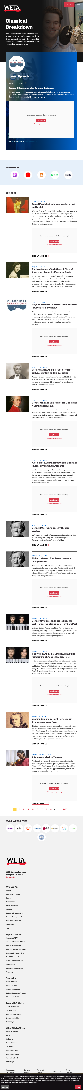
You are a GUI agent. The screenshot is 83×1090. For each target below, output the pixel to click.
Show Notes (16, 141)
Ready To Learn (11, 985)
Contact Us (10, 877)
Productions (10, 901)
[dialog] (41, 1081)
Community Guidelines (10, 1071)
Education (11, 978)
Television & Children (13, 997)
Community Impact (13, 894)
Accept (78, 1087)
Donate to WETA (12, 938)
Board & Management (14, 917)
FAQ (7, 928)
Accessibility (56, 1071)
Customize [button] (5, 1087)
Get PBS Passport (12, 957)
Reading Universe (12, 1054)
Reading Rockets (12, 1050)
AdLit (8, 1035)
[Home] (12, 9)
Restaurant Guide (12, 1018)
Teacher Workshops (13, 989)
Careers (9, 909)
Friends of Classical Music (15, 941)
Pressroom (10, 924)
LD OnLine (9, 1046)
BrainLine (9, 1039)
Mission (8, 890)
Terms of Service (40, 1071)
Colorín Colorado (12, 1043)
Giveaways (10, 1022)
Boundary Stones (12, 1031)
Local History (11, 1010)
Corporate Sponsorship (14, 968)
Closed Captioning (70, 1071)
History (8, 898)
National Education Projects (16, 993)
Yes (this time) (41, 120)
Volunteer (9, 972)
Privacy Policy (27, 1071)
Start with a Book (12, 1058)
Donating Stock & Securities (16, 949)
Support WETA (14, 934)
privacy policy (33, 1082)
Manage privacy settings (41, 124)
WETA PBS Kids (11, 981)
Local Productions (12, 1006)
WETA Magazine (12, 905)
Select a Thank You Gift (14, 960)
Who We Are (12, 886)
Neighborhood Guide (13, 1014)
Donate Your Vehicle (13, 945)
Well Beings (10, 1061)
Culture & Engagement (14, 913)
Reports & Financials (13, 920)
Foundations (10, 964)
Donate (69, 5)
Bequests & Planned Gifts (15, 953)
